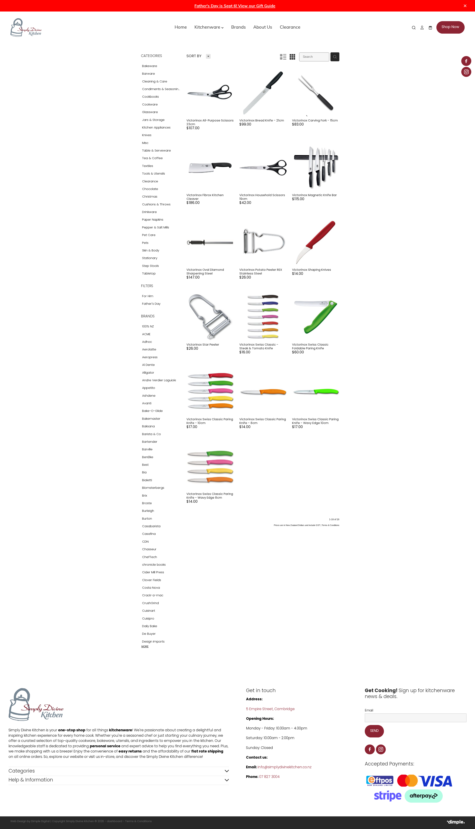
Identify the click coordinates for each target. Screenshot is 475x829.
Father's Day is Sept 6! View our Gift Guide (234, 5)
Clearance (290, 27)
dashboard (114, 821)
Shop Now (450, 27)
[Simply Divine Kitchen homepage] (55, 27)
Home (181, 27)
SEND (374, 731)
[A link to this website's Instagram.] (466, 72)
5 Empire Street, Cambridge (271, 709)
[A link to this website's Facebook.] (466, 61)
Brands (238, 27)
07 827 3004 (269, 777)
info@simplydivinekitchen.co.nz (285, 767)
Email (369, 710)
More (145, 646)
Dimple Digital (40, 821)
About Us (262, 27)
